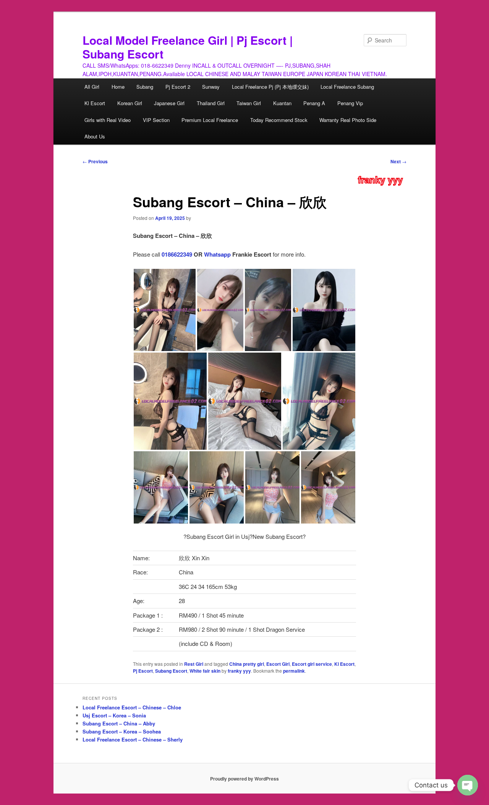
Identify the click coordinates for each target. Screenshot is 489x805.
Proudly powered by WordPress (244, 778)
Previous (95, 161)
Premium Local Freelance (209, 120)
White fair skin (204, 670)
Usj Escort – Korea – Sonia (114, 715)
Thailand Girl (211, 103)
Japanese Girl (169, 103)
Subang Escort (171, 670)
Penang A (314, 103)
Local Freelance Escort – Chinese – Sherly (133, 739)
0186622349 (177, 254)
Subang (144, 86)
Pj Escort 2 (177, 86)
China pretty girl (246, 663)
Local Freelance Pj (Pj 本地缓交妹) (270, 86)
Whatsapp (217, 254)
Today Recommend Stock (279, 120)
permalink (294, 670)
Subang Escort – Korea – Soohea (122, 731)
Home (118, 86)
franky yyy (380, 179)
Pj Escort (143, 670)
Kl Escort (94, 103)
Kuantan (282, 103)
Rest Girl (193, 663)
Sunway (211, 86)
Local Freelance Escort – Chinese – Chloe (132, 707)
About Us (94, 136)
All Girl (91, 86)
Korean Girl (129, 103)
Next (398, 161)
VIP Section (156, 120)
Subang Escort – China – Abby (119, 723)
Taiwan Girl (248, 103)
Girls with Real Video (107, 120)
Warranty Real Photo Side (347, 120)
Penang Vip (350, 103)
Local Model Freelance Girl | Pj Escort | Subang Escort (188, 47)
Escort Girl (278, 663)
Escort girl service (312, 663)
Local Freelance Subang (347, 86)
